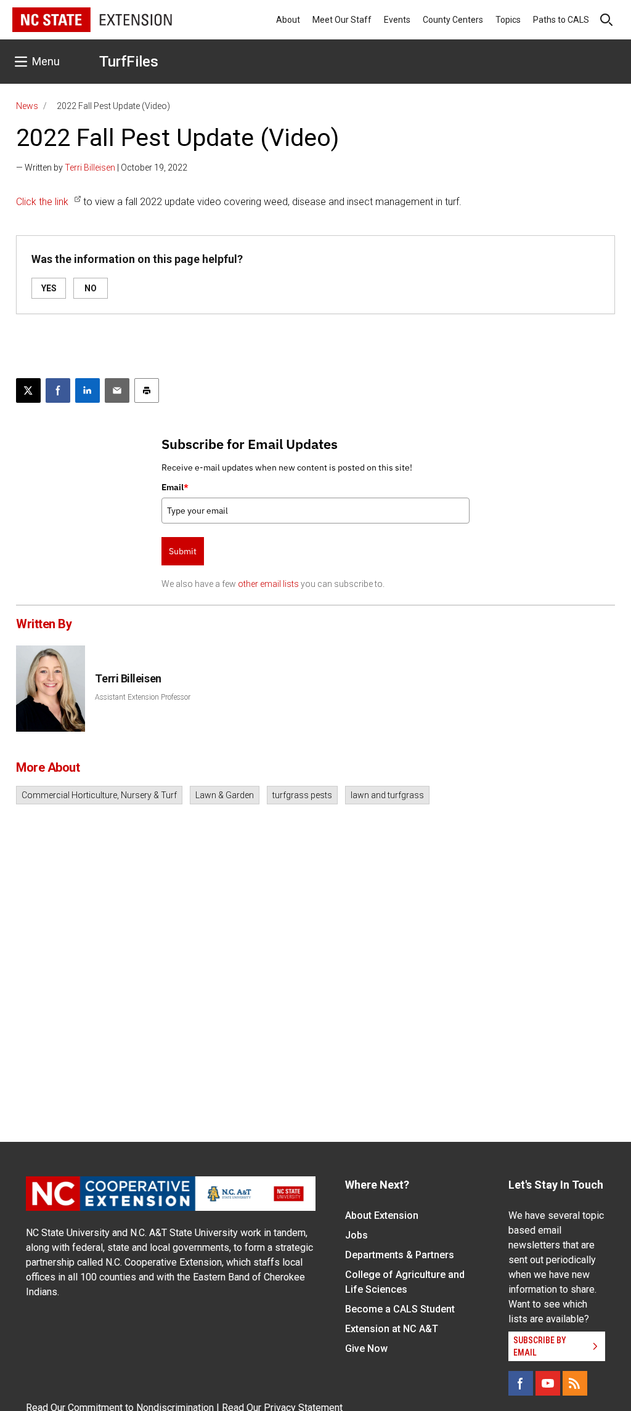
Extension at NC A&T (391, 1329)
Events (397, 20)
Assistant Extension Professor (142, 697)
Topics (508, 20)
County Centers (453, 20)
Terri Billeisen (90, 167)
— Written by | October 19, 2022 (101, 167)
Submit (183, 551)
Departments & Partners (399, 1255)
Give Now (366, 1348)
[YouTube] (547, 1383)
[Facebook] (520, 1383)
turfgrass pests (302, 795)
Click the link (42, 202)
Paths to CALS (561, 20)
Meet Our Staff (342, 20)
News (27, 106)
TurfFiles (128, 61)
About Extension (381, 1215)
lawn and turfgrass (387, 795)
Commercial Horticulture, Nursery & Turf (99, 795)
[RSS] (575, 1383)
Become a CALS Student (400, 1309)
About (288, 20)
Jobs (356, 1235)
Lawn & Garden (224, 795)
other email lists (268, 584)
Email (175, 487)
